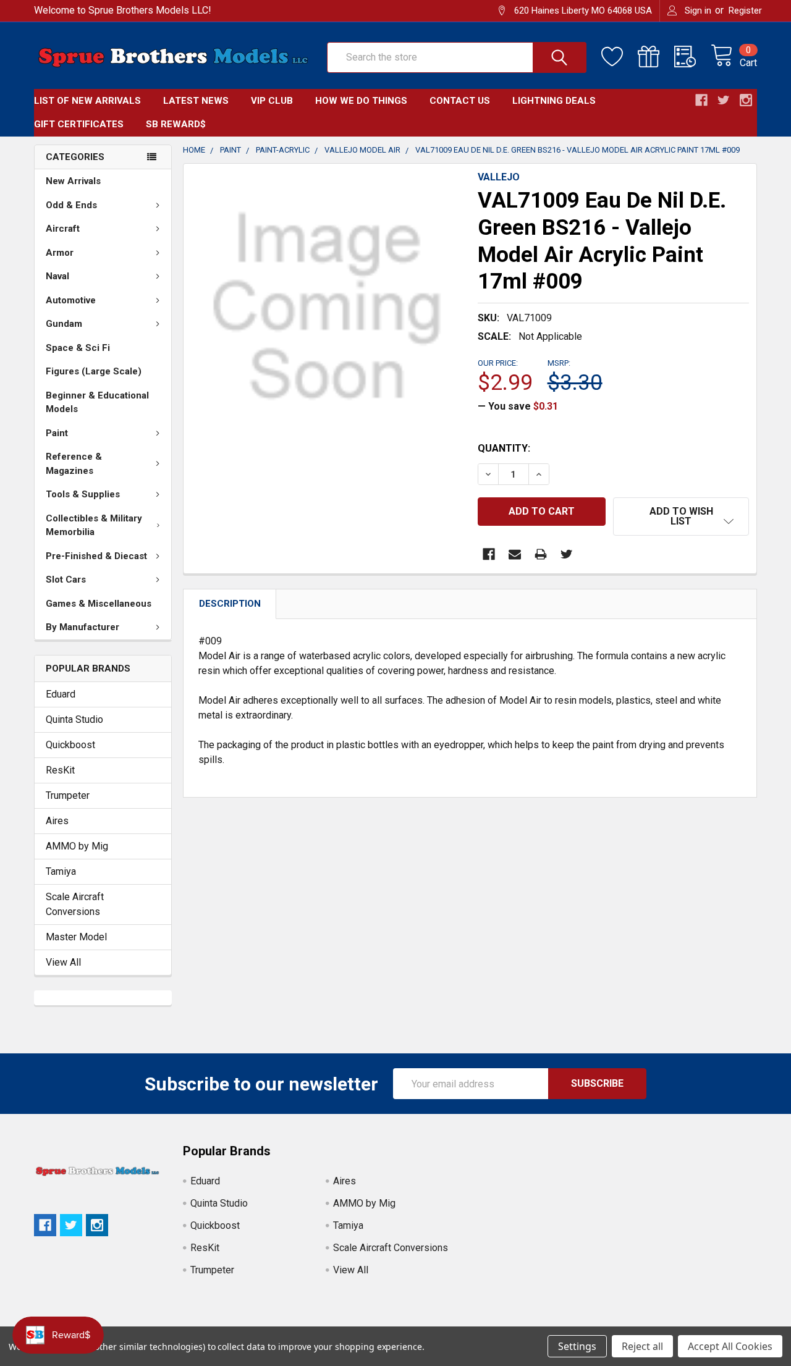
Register (745, 10)
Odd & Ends (71, 205)
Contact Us (459, 100)
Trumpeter (68, 795)
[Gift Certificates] (656, 56)
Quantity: (504, 448)
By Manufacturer (82, 627)
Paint (57, 433)
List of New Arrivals (87, 100)
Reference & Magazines (74, 463)
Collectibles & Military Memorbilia (94, 525)
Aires (57, 821)
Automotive (71, 300)
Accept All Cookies (730, 1346)
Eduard (60, 694)
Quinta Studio (74, 719)
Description (230, 603)
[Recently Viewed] (692, 56)
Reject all (642, 1346)
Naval (57, 276)
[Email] (515, 554)
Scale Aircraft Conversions (75, 904)
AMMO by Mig (77, 846)
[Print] (541, 554)
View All (63, 962)
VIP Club (272, 100)
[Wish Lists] (619, 56)
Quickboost (70, 745)
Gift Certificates (79, 124)
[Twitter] (567, 554)
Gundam (64, 323)
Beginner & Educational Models (97, 402)
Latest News (196, 100)
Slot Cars (66, 579)
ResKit (60, 770)
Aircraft (63, 228)
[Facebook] (489, 554)
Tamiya (61, 871)
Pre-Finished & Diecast (96, 556)
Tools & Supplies (83, 494)
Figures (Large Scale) (94, 371)
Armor (60, 252)
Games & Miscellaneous (98, 603)
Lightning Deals (554, 100)
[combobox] (456, 57)
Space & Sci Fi (78, 347)
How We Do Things (361, 100)
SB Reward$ (176, 124)
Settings (577, 1346)
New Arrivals (73, 181)
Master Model (76, 937)
